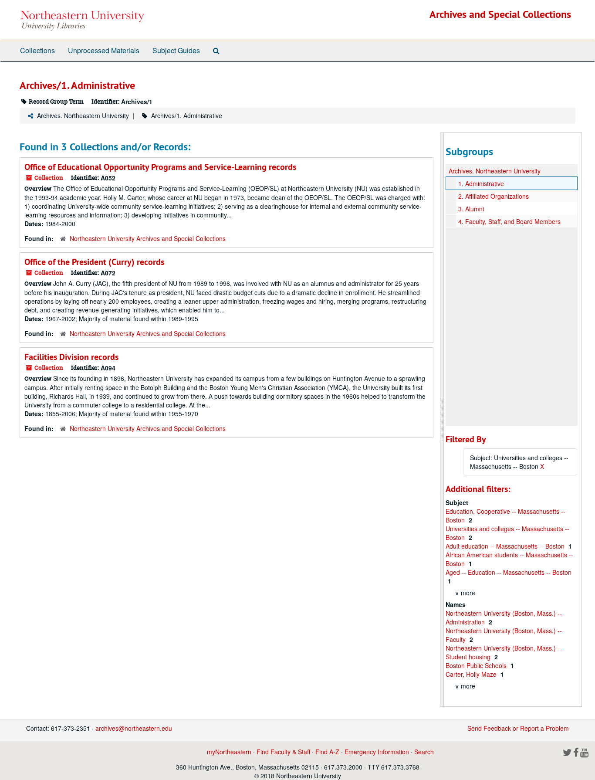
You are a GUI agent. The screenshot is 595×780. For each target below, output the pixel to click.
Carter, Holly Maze (472, 674)
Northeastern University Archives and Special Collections (148, 238)
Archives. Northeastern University (83, 115)
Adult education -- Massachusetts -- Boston (506, 546)
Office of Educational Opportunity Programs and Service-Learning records (160, 167)
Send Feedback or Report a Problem (518, 728)
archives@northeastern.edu (133, 728)
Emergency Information (377, 751)
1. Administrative (481, 183)
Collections (37, 50)
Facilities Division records (71, 357)
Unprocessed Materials (103, 50)
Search (424, 751)
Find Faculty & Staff (283, 751)
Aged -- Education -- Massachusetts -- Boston (508, 572)
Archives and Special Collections (500, 14)
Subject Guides (176, 50)
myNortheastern (229, 751)
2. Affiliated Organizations (493, 196)
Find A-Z (327, 751)
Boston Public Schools (477, 665)
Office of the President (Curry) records (94, 262)
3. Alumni (471, 208)
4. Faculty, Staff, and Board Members (509, 221)
